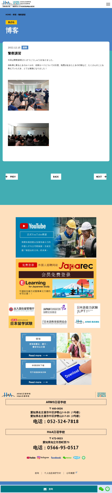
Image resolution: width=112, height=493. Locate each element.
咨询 (37, 472)
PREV (13, 176)
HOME (8, 15)
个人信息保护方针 (52, 472)
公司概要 (70, 472)
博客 (15, 15)
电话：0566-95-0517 (56, 447)
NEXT (99, 176)
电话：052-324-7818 (56, 421)
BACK (56, 176)
